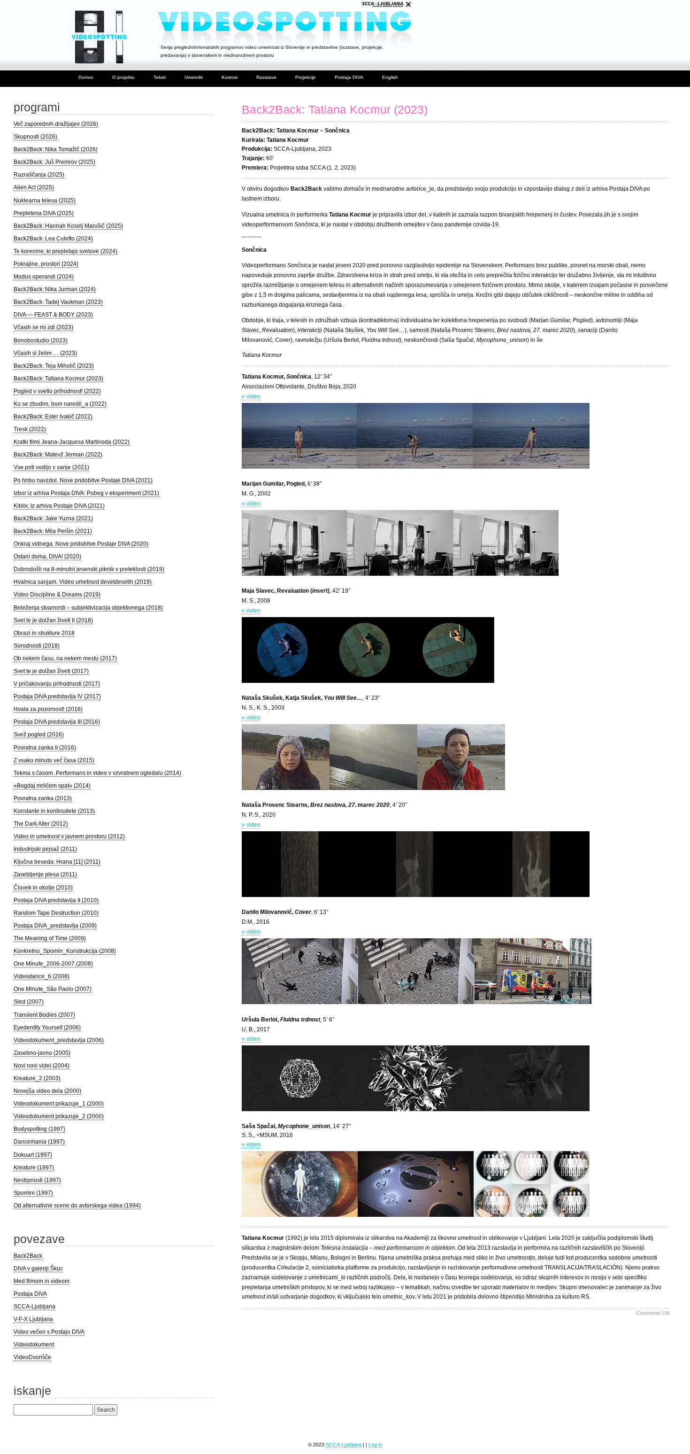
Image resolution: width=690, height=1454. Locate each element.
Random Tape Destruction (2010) (56, 913)
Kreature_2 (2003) (37, 1078)
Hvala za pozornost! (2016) (48, 709)
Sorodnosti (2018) (37, 645)
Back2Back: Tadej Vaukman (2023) (58, 302)
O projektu (123, 77)
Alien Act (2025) (34, 187)
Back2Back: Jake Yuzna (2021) (53, 518)
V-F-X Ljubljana (33, 1319)
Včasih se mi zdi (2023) (43, 327)
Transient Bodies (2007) (44, 1015)
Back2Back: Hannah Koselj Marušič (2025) (68, 226)
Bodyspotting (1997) (39, 1129)
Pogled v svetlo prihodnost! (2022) (57, 391)
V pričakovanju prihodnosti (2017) (57, 684)
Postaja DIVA (349, 77)
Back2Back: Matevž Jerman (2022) (58, 454)
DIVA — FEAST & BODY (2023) (53, 314)
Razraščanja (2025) (39, 174)
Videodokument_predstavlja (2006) (59, 1040)
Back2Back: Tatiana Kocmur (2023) (335, 109)
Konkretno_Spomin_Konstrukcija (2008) (65, 951)
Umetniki (193, 77)
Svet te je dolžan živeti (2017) (51, 671)
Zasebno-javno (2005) (42, 1053)
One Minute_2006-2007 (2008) (53, 963)
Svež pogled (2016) (39, 734)
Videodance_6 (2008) (41, 976)
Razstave (266, 77)
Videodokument (34, 1344)
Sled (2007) (29, 1001)
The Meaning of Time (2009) (50, 938)
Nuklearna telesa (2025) (45, 200)
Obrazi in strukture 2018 (44, 633)
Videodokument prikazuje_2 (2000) (59, 1116)
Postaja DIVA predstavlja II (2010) (56, 900)
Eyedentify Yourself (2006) (47, 1027)
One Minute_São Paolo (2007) (53, 989)
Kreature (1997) (34, 1167)
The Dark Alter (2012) (41, 823)
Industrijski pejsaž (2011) (45, 849)
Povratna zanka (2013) (43, 798)
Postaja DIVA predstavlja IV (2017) (57, 696)
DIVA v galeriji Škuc (38, 1268)
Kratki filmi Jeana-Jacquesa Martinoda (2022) (72, 442)
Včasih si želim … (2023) (45, 353)
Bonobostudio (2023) (41, 340)
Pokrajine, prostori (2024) (46, 264)
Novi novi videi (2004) (41, 1065)
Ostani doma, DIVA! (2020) (47, 556)
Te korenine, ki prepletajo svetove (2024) (65, 251)
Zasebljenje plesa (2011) (45, 874)
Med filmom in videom (41, 1281)
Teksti (159, 77)
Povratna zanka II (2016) (45, 747)
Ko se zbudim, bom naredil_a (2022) (60, 404)
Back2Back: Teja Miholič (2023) (54, 366)
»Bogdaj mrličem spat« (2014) (52, 785)
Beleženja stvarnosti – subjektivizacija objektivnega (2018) (88, 607)
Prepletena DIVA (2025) (44, 213)
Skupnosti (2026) (35, 136)
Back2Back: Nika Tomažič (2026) (56, 149)
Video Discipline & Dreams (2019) (57, 594)
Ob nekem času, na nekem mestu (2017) (65, 658)
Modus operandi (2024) (44, 276)
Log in (375, 1444)
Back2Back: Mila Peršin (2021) (53, 531)
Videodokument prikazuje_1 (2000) (59, 1103)
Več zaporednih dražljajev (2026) (56, 124)
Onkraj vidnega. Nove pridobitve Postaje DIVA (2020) (81, 544)
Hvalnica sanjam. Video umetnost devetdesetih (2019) (83, 582)
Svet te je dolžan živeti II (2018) (53, 620)
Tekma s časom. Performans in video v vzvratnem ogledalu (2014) (97, 773)
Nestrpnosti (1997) (37, 1180)
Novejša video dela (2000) (47, 1091)
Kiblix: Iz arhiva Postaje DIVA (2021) (59, 506)
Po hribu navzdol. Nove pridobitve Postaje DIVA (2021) (83, 480)
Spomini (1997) (33, 1193)
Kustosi (230, 77)
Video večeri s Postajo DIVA (49, 1332)
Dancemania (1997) (39, 1141)
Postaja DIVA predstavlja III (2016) (57, 722)
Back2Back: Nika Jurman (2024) (55, 289)
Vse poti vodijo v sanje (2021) (51, 467)
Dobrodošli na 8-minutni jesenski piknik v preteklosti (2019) (89, 569)
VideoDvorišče (32, 1357)
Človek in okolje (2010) (43, 887)
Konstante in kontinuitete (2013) (54, 811)
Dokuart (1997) (33, 1155)
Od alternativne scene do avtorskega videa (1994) (77, 1205)
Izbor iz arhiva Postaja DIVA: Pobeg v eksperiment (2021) (86, 493)
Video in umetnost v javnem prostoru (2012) (69, 836)
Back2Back (28, 1256)
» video (251, 396)
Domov (85, 77)
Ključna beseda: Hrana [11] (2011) (57, 861)
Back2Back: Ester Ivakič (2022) (53, 416)
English (390, 77)
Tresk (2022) (30, 429)
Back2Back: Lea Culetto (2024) (53, 238)
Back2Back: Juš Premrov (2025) (54, 162)
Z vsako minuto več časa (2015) (54, 760)
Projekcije (305, 77)
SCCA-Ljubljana (34, 1306)
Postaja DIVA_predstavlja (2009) (55, 925)
